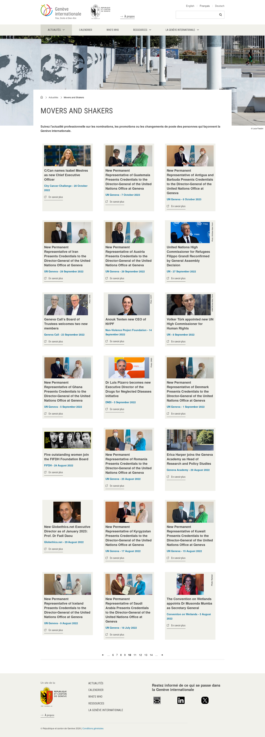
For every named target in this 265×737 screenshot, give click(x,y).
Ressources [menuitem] (140, 29)
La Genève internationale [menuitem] (180, 29)
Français (205, 6)
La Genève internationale (105, 710)
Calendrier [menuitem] (85, 29)
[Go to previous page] (103, 655)
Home (42, 97)
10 (129, 655)
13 (145, 655)
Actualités (53, 97)
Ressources (96, 703)
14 (151, 655)
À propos (129, 16)
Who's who (95, 696)
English (190, 6)
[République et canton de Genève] (54, 696)
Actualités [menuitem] (54, 29)
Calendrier (95, 690)
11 (135, 655)
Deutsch (219, 6)
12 (140, 655)
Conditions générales (92, 728)
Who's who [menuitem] (113, 29)
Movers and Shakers (74, 97)
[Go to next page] (161, 655)
